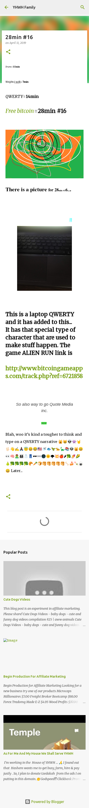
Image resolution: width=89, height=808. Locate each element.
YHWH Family (24, 7)
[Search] (82, 7)
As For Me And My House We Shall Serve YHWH (38, 753)
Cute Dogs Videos (16, 599)
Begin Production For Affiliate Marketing (34, 676)
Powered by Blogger (47, 802)
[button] (8, 52)
